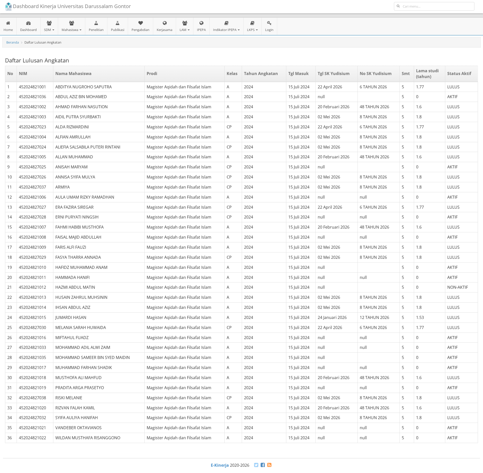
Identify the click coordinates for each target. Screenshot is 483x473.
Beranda (12, 42)
